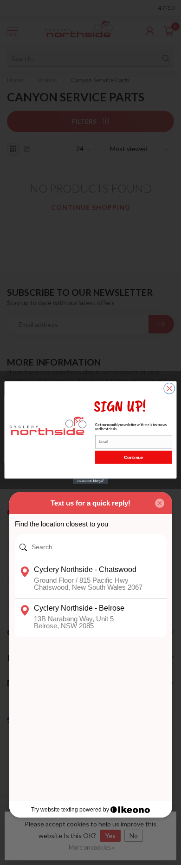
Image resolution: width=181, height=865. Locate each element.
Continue (133, 457)
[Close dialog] (169, 388)
